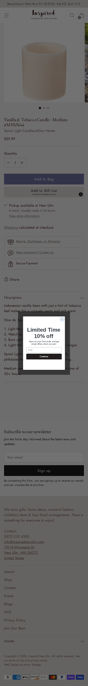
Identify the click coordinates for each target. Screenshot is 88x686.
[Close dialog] (62, 319)
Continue (44, 356)
